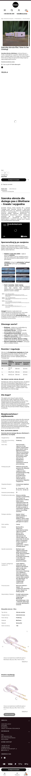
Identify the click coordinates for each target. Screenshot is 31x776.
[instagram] (4, 758)
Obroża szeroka (26, 18)
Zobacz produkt (9, 714)
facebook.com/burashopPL (8, 748)
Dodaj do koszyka (13, 179)
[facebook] (2, 758)
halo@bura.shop (22, 13)
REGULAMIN (4, 739)
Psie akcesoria (18, 18)
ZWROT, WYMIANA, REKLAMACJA (10, 728)
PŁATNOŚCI (4, 727)
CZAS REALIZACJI (6, 724)
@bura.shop (4, 750)
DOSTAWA (4, 725)
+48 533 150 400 (9, 13)
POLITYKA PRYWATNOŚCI (8, 738)
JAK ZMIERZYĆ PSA (6, 736)
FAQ (2, 735)
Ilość (2, 170)
